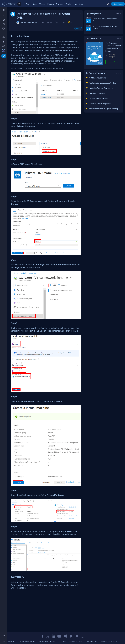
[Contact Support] (82, 636)
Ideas (80, 641)
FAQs (96, 641)
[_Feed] (4, 15)
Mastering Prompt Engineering (101, 88)
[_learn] (4, 28)
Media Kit (45, 641)
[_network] (4, 37)
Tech (28, 4)
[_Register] (4, 636)
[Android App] (71, 636)
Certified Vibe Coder (97, 93)
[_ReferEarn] (4, 41)
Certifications (105, 641)
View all (118, 13)
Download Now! (112, 62)
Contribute (118, 4)
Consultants (72, 641)
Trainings (59, 4)
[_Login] (4, 641)
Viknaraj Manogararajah (29, 22)
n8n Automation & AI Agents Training (103, 108)
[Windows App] (65, 636)
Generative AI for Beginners (100, 103)
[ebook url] (94, 65)
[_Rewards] (4, 46)
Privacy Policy (30, 641)
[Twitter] (47, 636)
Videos (42, 4)
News (35, 4)
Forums (50, 4)
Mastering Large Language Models (102, 83)
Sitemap (114, 641)
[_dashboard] (4, 19)
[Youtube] (59, 636)
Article (78, 28)
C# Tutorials (62, 641)
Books (68, 4)
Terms (39, 641)
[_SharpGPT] (4, 50)
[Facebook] (42, 636)
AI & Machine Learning (97, 78)
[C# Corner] (3, 3)
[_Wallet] (4, 24)
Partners (53, 641)
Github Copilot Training (98, 98)
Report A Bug (88, 641)
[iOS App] (76, 636)
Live (75, 4)
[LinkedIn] (53, 636)
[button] (62, 22)
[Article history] (41, 22)
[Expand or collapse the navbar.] (3, 10)
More (81, 4)
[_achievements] (4, 33)
